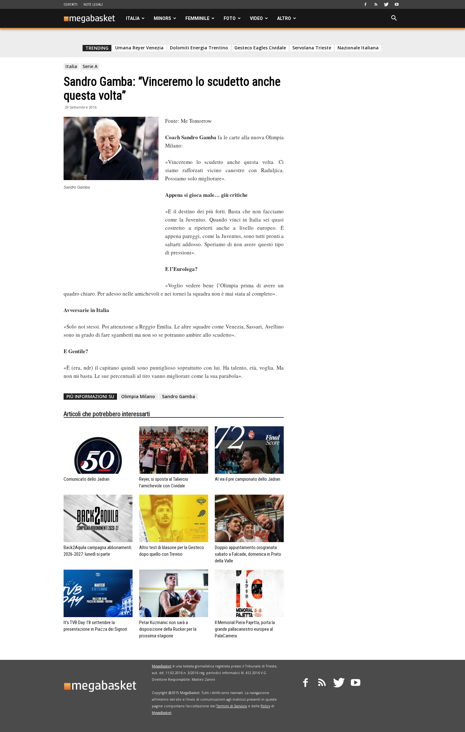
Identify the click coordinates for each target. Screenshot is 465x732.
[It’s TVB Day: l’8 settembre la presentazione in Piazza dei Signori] (98, 593)
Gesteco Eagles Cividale (260, 48)
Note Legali (93, 5)
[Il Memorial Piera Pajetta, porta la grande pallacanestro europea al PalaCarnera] (249, 593)
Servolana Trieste (311, 48)
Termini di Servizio (231, 706)
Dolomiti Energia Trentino (199, 48)
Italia (133, 18)
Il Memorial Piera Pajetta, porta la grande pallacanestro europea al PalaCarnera (245, 629)
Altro (284, 18)
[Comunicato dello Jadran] (98, 450)
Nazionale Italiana (358, 48)
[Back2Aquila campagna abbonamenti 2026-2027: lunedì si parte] (98, 518)
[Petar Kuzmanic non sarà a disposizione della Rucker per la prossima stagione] (173, 593)
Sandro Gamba (178, 396)
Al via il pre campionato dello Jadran (247, 479)
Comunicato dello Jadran (86, 479)
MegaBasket (161, 666)
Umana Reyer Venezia (139, 48)
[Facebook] (365, 4)
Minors (162, 18)
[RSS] (376, 4)
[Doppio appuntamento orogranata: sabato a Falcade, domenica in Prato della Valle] (249, 518)
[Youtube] (396, 4)
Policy (265, 706)
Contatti (71, 5)
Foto (230, 18)
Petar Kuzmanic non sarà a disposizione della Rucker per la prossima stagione (167, 629)
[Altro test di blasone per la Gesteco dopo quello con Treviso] (173, 518)
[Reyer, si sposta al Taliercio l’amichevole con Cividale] (173, 450)
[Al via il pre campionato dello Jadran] (249, 450)
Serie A (90, 66)
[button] (393, 19)
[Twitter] (386, 4)
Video (256, 18)
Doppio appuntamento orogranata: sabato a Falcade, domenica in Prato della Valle (248, 554)
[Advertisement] (111, 238)
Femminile (197, 18)
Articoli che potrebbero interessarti (107, 414)
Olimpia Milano (138, 396)
